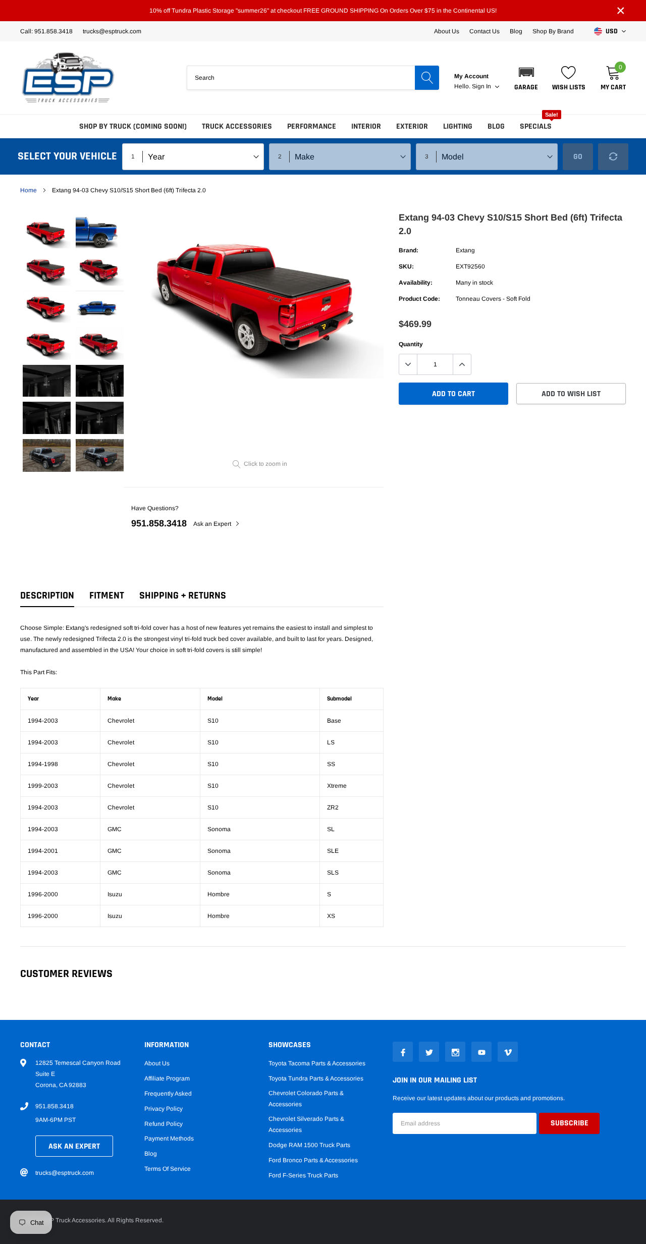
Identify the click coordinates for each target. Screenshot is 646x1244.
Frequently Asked (168, 1093)
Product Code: (419, 298)
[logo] (68, 77)
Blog (516, 31)
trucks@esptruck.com (64, 1172)
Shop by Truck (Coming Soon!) (133, 126)
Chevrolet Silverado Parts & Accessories (306, 1124)
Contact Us (484, 31)
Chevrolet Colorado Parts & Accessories (306, 1099)
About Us (446, 31)
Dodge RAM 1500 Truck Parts (309, 1145)
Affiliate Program (167, 1078)
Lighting (457, 126)
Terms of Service (167, 1168)
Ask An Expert (74, 1146)
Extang (465, 250)
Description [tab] (47, 595)
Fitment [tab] (106, 595)
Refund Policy (163, 1123)
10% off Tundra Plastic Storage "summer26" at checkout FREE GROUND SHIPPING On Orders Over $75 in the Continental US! (323, 10)
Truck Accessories (237, 126)
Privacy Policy (163, 1108)
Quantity (411, 344)
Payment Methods (169, 1138)
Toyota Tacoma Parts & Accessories (316, 1063)
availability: (416, 282)
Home (28, 190)
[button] (526, 78)
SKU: (406, 266)
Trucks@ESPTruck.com (112, 31)
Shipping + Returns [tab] (182, 595)
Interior (366, 126)
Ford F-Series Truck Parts (303, 1175)
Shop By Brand (553, 31)
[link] (47, 232)
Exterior (412, 126)
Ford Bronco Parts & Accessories (313, 1160)
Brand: (408, 250)
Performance (311, 126)
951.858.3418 (159, 523)
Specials (536, 126)
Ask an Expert (213, 523)
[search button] (427, 78)
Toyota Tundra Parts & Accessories (315, 1078)
